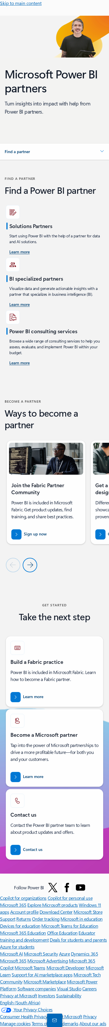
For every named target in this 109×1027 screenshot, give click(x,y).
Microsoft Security (41, 954)
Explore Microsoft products (52, 905)
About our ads (92, 1023)
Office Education (62, 933)
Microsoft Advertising (47, 961)
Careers (89, 988)
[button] (54, 152)
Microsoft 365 (13, 905)
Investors (46, 995)
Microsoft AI (11, 954)
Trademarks (67, 1023)
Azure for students (17, 947)
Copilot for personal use (70, 898)
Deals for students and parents (78, 940)
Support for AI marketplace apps (42, 975)
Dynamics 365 (84, 954)
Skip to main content (21, 3)
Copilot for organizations (23, 898)
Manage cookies (15, 1023)
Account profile (24, 912)
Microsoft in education (81, 919)
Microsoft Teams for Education (69, 926)
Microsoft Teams (30, 968)
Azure (64, 954)
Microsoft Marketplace (45, 981)
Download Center (56, 912)
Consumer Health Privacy (24, 1016)
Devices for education (20, 926)
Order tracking (45, 919)
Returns (23, 919)
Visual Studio (69, 988)
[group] (46, 492)
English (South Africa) (20, 1002)
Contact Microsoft (65, 1016)
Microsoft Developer (66, 968)
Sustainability (68, 995)
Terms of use (43, 1023)
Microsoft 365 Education (23, 933)
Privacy (90, 1016)
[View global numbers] (53, 1020)
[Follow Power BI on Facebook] (67, 887)
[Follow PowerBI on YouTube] (80, 887)
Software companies (36, 988)
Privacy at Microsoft (18, 995)
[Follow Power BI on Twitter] (53, 887)
